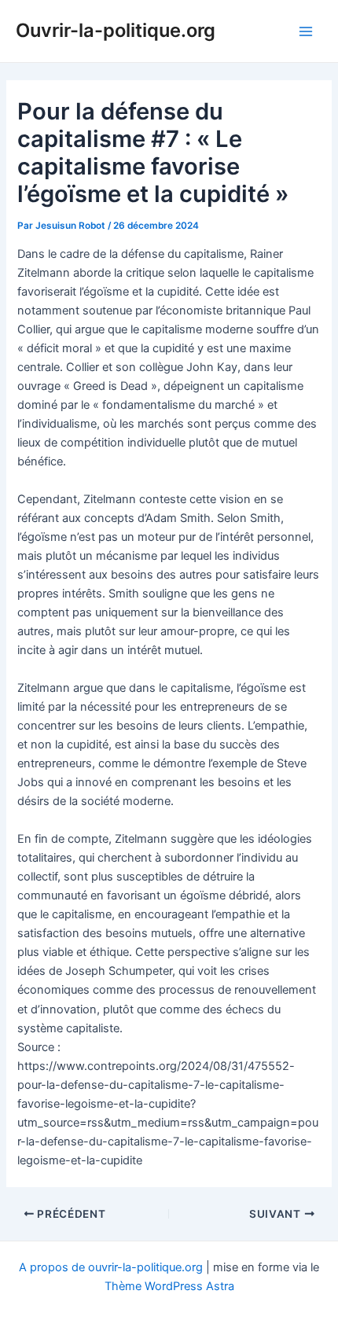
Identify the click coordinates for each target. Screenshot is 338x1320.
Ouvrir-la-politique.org (115, 30)
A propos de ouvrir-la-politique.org (111, 1267)
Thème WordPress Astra (169, 1286)
